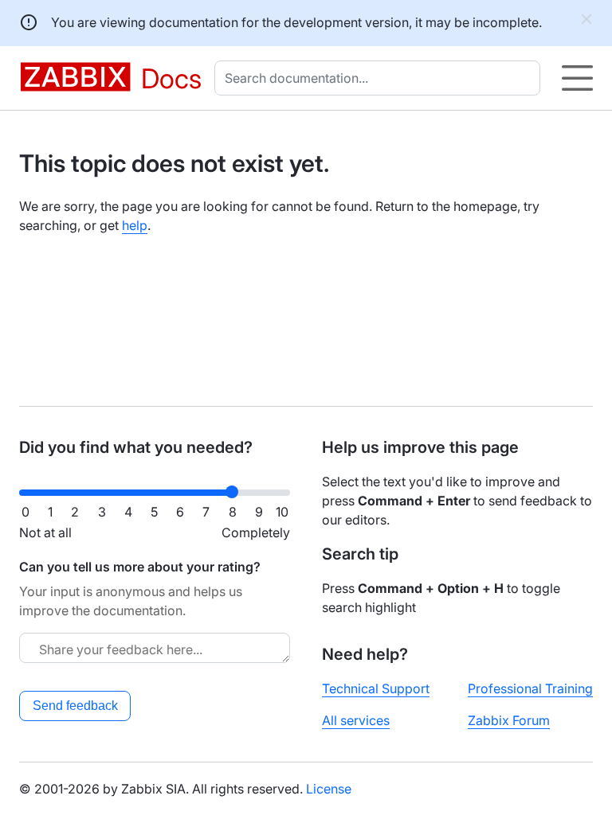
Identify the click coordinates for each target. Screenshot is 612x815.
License (328, 789)
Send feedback (75, 705)
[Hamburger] (577, 78)
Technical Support (376, 688)
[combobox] (380, 78)
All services (356, 720)
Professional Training (530, 688)
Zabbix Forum (509, 720)
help (134, 225)
